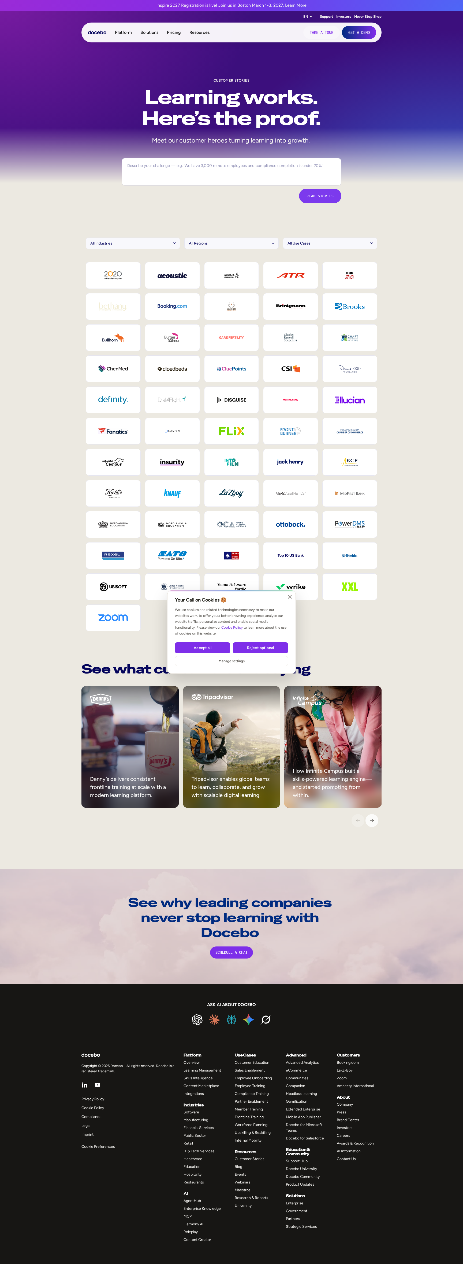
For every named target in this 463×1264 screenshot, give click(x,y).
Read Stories (320, 196)
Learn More (296, 5)
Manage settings (232, 661)
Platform (123, 32)
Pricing (174, 32)
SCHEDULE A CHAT (231, 952)
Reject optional (260, 648)
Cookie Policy (232, 627)
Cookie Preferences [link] (98, 1146)
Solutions (149, 32)
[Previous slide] (358, 820)
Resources (199, 32)
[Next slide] (371, 820)
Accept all (202, 648)
